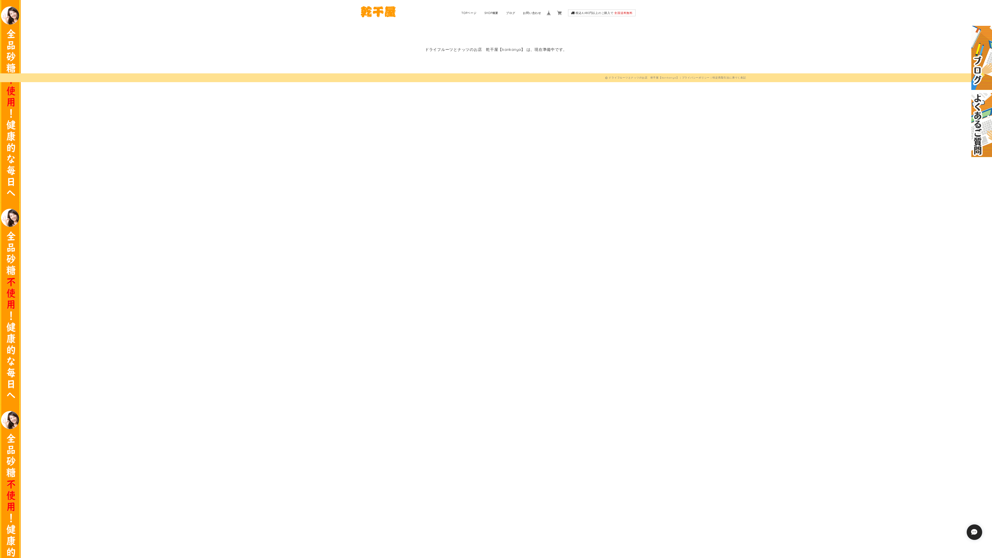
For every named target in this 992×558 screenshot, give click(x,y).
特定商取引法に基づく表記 (729, 77)
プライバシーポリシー (696, 77)
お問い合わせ (532, 13)
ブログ (510, 13)
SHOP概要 (491, 13)
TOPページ (469, 13)
